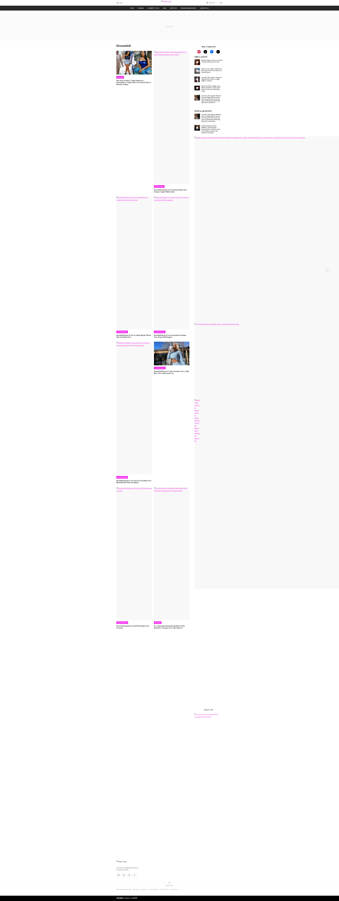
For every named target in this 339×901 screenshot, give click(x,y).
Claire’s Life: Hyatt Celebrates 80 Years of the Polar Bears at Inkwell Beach (211, 70)
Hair (164, 8)
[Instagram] (199, 52)
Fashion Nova (159, 186)
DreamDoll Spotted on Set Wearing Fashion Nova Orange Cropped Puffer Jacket (170, 191)
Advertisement (160, 368)
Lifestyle (173, 8)
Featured (120, 77)
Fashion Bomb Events (188, 8)
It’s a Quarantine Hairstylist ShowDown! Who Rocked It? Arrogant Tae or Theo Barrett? (169, 627)
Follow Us (212, 2)
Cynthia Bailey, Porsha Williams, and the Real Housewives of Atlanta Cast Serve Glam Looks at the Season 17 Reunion (210, 129)
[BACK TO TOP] (169, 883)
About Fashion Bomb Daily (124, 889)
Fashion (141, 8)
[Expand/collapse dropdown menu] (135, 8)
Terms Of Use (173, 889)
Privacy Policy (164, 889)
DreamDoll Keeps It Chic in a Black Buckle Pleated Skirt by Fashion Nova (133, 336)
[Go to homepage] (123, 862)
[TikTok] (205, 52)
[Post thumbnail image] (134, 63)
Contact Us (204, 8)
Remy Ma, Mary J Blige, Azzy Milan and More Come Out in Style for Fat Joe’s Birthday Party (210, 88)
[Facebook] (212, 52)
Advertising (136, 889)
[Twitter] (218, 52)
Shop (132, 8)
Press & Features (154, 889)
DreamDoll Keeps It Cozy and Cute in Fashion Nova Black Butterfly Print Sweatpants (133, 481)
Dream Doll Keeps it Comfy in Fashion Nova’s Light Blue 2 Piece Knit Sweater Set (171, 372)
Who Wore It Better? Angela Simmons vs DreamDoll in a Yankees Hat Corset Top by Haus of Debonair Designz (133, 82)
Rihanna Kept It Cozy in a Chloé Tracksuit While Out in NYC (211, 61)
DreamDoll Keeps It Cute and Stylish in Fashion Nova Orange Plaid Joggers (170, 336)
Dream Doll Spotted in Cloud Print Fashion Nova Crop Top (132, 627)
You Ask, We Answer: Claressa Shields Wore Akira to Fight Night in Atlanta (211, 79)
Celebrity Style (153, 8)
